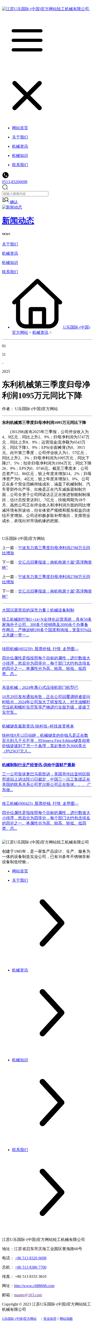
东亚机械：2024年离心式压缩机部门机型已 (40, 687)
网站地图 (66, 1319)
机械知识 (10, 262)
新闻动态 (18, 220)
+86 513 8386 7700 (30, 1267)
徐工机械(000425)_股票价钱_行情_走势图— (40, 803)
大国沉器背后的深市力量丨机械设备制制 (38, 610)
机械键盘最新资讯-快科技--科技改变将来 (38, 726)
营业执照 (49, 1319)
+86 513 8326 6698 (30, 1258)
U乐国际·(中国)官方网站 (19, 1319)
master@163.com (28, 1295)
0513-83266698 (14, 182)
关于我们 (10, 244)
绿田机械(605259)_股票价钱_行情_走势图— (40, 649)
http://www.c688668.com (34, 1286)
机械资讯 (10, 253)
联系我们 (10, 272)
